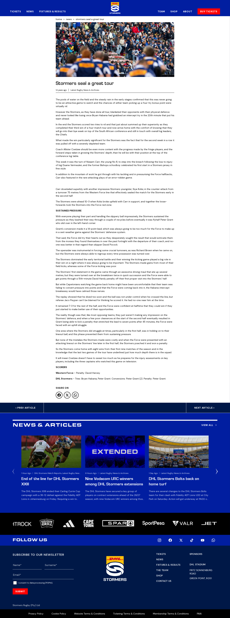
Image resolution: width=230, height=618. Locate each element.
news (69, 19)
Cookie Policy (59, 613)
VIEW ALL (207, 425)
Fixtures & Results (52, 11)
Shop (174, 11)
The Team (162, 570)
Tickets (15, 11)
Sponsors (196, 554)
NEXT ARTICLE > (204, 407)
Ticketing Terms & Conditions (129, 613)
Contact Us (163, 580)
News (30, 11)
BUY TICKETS (208, 11)
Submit (20, 591)
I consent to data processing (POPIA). (35, 582)
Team (161, 11)
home (59, 19)
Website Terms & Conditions (89, 613)
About (187, 11)
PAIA (199, 613)
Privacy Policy (35, 613)
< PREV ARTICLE (25, 407)
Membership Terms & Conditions (171, 613)
